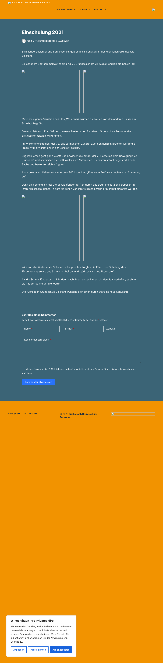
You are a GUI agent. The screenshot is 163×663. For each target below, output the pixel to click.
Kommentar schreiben (37, 339)
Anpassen (18, 649)
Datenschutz (31, 413)
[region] (41, 636)
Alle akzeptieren (61, 649)
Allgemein (63, 41)
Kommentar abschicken (38, 382)
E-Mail (69, 328)
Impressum (14, 413)
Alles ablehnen (38, 649)
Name (28, 328)
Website (110, 328)
